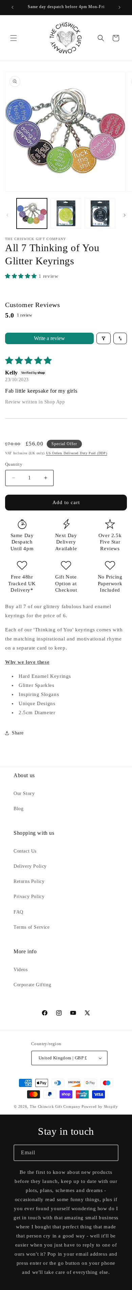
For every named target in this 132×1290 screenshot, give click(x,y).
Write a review (49, 338)
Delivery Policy (30, 866)
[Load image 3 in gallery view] (100, 213)
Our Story (24, 793)
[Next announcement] (119, 7)
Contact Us (25, 851)
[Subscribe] (110, 1153)
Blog (18, 808)
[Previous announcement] (12, 7)
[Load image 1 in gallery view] (32, 213)
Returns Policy (29, 881)
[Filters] (103, 338)
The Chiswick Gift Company (55, 1106)
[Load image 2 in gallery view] (65, 213)
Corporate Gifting (32, 984)
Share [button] (18, 732)
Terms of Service (32, 927)
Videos (21, 969)
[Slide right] (124, 215)
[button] (13, 38)
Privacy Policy (29, 896)
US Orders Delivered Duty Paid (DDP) (76, 453)
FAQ (18, 912)
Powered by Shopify (100, 1106)
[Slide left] (7, 215)
